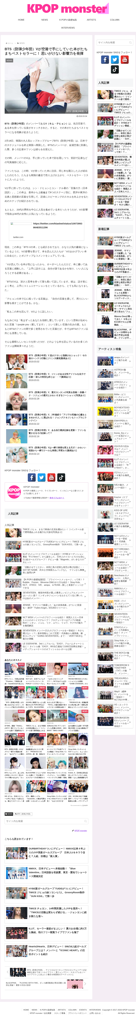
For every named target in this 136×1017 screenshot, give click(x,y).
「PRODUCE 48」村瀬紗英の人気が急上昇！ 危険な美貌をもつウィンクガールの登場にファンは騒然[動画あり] (78, 707)
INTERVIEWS (95, 1010)
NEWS (10, 814)
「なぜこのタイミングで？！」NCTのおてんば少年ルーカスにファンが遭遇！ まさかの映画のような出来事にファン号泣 (57, 683)
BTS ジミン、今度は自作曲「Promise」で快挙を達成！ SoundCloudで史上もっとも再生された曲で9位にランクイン (15, 683)
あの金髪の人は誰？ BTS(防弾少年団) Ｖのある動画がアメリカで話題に (78, 728)
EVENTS (83, 1010)
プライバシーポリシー (77, 1013)
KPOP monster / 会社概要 (40, 1013)
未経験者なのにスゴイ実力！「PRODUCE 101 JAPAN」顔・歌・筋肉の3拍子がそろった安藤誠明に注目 (35, 754)
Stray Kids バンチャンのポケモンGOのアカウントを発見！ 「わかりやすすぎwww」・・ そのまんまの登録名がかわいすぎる (57, 801)
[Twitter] (41, 477)
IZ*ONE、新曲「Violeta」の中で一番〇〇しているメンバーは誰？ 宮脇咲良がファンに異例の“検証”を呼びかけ (14, 730)
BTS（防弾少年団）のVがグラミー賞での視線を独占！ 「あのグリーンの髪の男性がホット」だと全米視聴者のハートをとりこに (14, 754)
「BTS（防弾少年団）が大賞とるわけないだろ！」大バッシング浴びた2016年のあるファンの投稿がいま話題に (14, 707)
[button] (85, 821)
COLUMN (72, 1010)
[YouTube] (51, 477)
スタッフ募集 (59, 1013)
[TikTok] (61, 477)
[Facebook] (31, 477)
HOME (26, 1010)
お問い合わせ (95, 1013)
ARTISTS (62, 1010)
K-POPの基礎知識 (47, 1010)
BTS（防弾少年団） (24, 814)
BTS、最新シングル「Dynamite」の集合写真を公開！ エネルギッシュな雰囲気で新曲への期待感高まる (36, 801)
